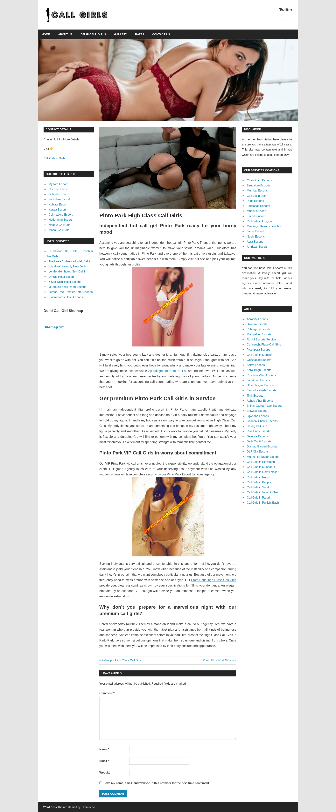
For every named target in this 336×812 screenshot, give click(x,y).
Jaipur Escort (255, 231)
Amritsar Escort (257, 246)
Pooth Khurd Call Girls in (218, 660)
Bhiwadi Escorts (257, 410)
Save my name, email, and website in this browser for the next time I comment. (157, 783)
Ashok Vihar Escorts (260, 400)
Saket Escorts (256, 364)
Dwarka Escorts (257, 324)
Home (46, 34)
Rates (139, 34)
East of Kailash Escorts (261, 390)
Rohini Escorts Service (261, 339)
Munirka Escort (256, 210)
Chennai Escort (58, 189)
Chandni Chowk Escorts (262, 421)
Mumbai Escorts (257, 190)
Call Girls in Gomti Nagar (262, 471)
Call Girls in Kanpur (259, 482)
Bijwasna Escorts (258, 416)
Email (104, 760)
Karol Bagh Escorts (259, 370)
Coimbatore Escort (61, 214)
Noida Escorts (256, 236)
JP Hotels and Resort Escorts (68, 286)
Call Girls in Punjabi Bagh (263, 502)
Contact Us (161, 34)
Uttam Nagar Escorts (260, 385)
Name (104, 749)
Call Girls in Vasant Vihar (262, 492)
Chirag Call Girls (257, 426)
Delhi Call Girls (93, 34)
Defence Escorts (257, 436)
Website (104, 772)
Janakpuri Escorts (258, 380)
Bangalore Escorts (258, 185)
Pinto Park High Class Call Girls (213, 580)
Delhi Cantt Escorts (259, 441)
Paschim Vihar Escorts (261, 375)
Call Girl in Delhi (257, 195)
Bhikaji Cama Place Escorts (264, 405)
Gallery (120, 34)
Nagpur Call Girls (59, 224)
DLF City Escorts (258, 451)
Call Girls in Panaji (258, 497)
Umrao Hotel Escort (61, 276)
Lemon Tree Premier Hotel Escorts (71, 291)
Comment (107, 693)
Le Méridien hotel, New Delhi (67, 271)
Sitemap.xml (55, 327)
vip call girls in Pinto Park (165, 370)
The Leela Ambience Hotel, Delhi (69, 261)
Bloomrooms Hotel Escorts (66, 297)
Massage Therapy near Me (264, 226)
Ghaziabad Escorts (259, 359)
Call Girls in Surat (258, 487)
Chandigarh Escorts (259, 180)
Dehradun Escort (59, 194)
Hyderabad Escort (60, 219)
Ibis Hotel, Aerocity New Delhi (67, 266)
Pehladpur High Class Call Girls (121, 660)
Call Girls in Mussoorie (261, 466)
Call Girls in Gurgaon (260, 221)
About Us (65, 34)
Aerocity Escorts (257, 319)
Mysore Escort (58, 184)
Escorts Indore (256, 216)
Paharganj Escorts (258, 329)
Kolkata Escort (58, 204)
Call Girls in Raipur (258, 477)
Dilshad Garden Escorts (262, 446)
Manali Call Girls (59, 230)
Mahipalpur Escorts (259, 334)
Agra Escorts (255, 241)
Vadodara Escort (59, 199)
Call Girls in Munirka (259, 354)
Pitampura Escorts (258, 349)
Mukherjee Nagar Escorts (263, 456)
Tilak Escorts (255, 395)
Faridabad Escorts (258, 205)
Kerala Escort (57, 209)
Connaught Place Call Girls (264, 344)
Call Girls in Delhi (54, 158)
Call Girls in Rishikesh (261, 461)
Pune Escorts (255, 200)
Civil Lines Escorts (258, 431)
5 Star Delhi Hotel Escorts (65, 281)
